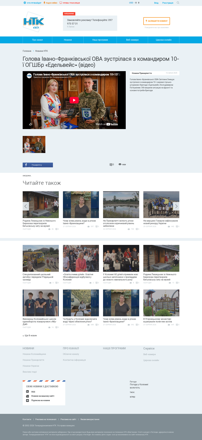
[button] (26, 206)
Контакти (27, 419)
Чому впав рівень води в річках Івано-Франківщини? (79, 222)
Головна (27, 51)
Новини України (31, 366)
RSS (33, 392)
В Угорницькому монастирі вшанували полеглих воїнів (157, 320)
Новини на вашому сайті (42, 396)
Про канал (37, 40)
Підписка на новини (40, 400)
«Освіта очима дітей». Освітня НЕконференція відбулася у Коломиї (78, 277)
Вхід (156, 3)
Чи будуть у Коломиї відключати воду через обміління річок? (80, 320)
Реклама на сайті (68, 419)
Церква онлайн (163, 40)
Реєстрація (167, 3)
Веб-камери (132, 40)
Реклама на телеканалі (45, 419)
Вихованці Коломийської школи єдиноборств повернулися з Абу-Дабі (40, 322)
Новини (68, 40)
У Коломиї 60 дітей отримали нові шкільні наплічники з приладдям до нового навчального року (120, 277)
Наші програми (100, 40)
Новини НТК (41, 51)
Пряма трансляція (71, 3)
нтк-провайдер (34, 3)
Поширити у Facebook (33, 165)
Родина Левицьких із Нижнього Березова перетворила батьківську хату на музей (39, 223)
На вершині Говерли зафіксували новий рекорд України (160, 222)
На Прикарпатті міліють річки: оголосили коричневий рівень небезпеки (118, 223)
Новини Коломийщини (34, 354)
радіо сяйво (51, 3)
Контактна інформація (74, 360)
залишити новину (158, 21)
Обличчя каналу (71, 354)
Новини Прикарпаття (33, 360)
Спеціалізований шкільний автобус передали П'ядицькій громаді (38, 277)
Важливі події (30, 372)
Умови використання (89, 419)
